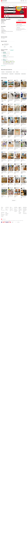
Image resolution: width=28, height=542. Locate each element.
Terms (16, 220)
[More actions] (25, 7)
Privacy (18, 220)
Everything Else (6, 213)
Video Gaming (20, 209)
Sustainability (9, 220)
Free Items (6, 215)
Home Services (2, 215)
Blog (1, 209)
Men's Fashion (11, 209)
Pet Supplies (15, 211)
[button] (9, 45)
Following (6, 214)
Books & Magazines (25, 209)
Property (6, 209)
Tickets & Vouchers (25, 213)
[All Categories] (21, 1)
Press (6, 220)
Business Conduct (21, 220)
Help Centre (2, 220)
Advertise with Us (14, 220)
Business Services (3, 214)
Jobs (1, 213)
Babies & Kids (15, 209)
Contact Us (5, 220)
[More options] (8, 90)
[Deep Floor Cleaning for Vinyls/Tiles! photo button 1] (14, 12)
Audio (19, 211)
